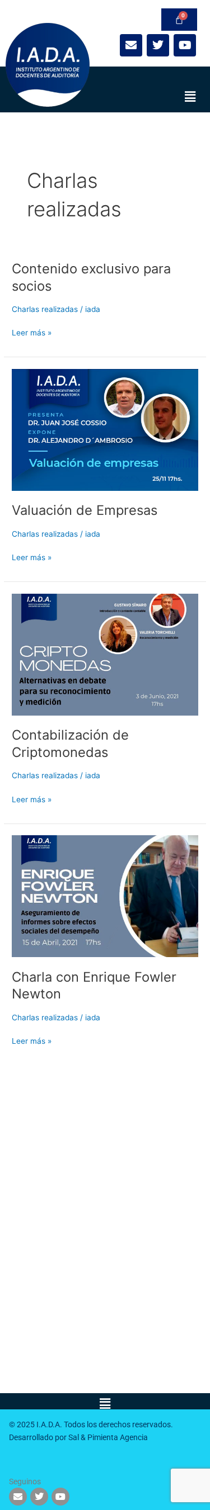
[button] (190, 96)
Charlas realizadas (45, 309)
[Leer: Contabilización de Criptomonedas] (105, 653)
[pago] (179, 19)
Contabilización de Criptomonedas (70, 743)
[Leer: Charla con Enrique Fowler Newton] (105, 895)
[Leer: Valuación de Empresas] (105, 429)
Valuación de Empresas (84, 510)
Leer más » (32, 331)
